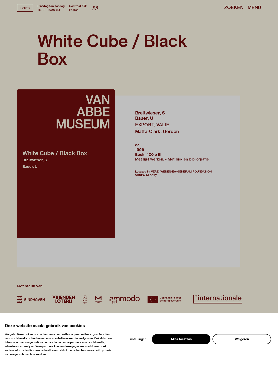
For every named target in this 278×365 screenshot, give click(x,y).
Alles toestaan (181, 339)
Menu (254, 7)
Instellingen (138, 339)
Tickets (25, 8)
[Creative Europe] (166, 299)
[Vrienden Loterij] (63, 299)
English (74, 10)
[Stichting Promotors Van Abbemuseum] (85, 299)
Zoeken (233, 7)
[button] (66, 163)
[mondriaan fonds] (98, 299)
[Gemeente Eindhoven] (31, 299)
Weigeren (242, 339)
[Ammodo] (124, 299)
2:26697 (151, 175)
